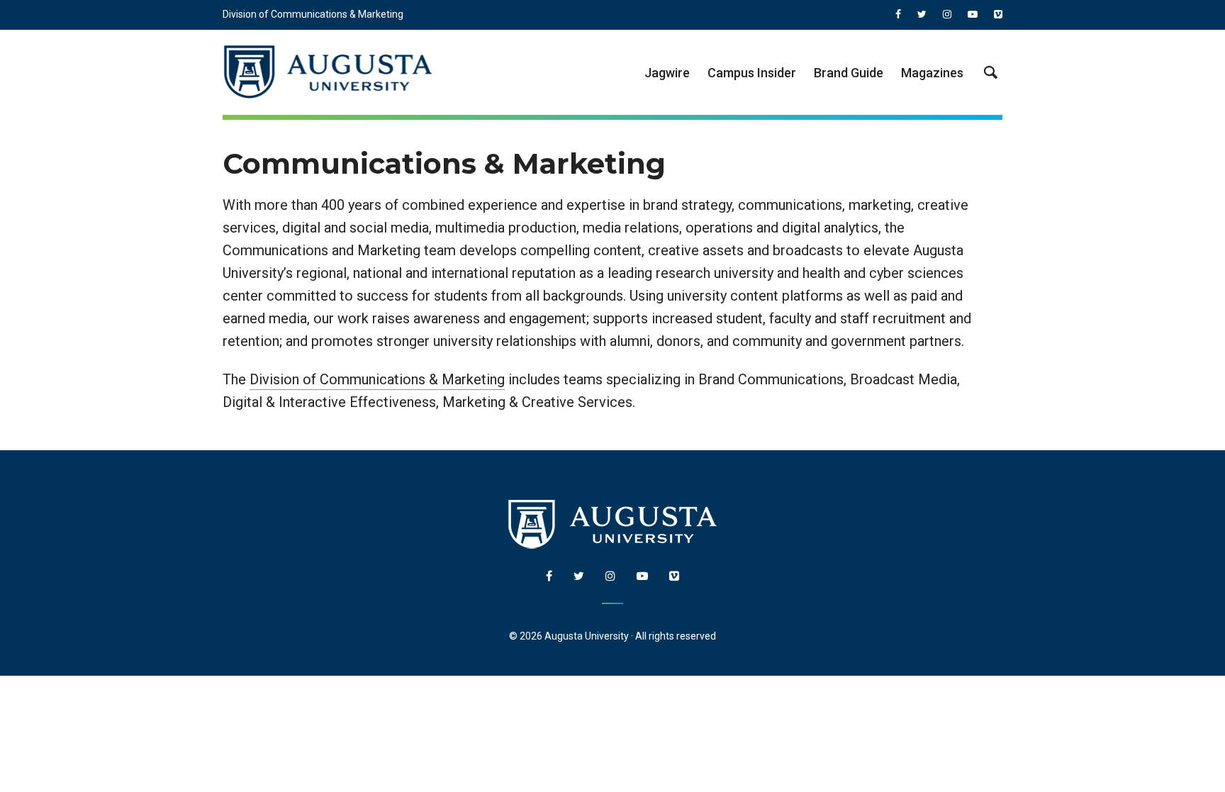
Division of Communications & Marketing (313, 14)
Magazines (932, 72)
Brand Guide (848, 72)
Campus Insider (751, 72)
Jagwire (667, 72)
